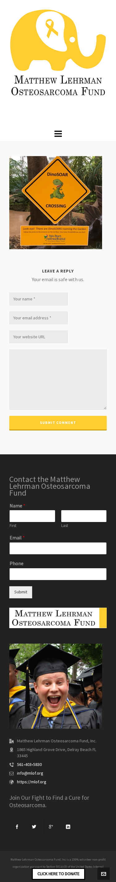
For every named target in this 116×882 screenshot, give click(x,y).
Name (17, 506)
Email (17, 538)
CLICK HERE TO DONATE (58, 873)
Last (64, 526)
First (13, 526)
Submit (20, 592)
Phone (17, 563)
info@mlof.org (30, 773)
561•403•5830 (29, 764)
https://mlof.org (31, 782)
